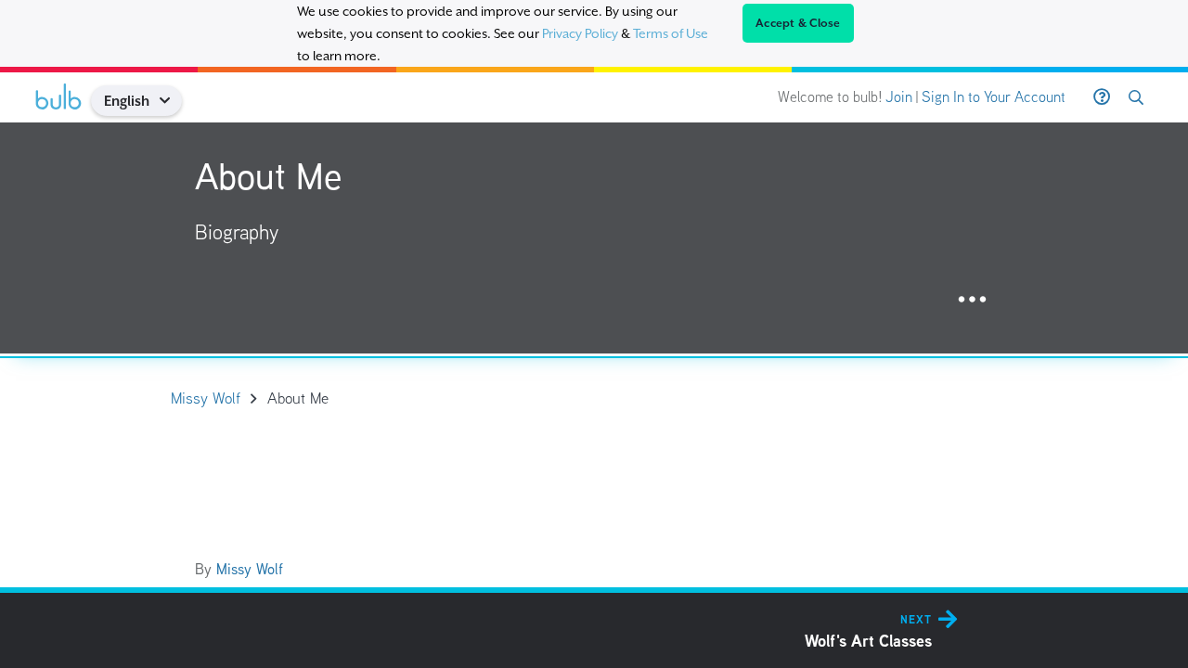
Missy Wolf (249, 569)
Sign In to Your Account (993, 97)
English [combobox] (126, 101)
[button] (171, 100)
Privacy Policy (580, 33)
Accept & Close (798, 23)
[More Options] (972, 300)
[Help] (1102, 97)
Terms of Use (670, 33)
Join (898, 97)
